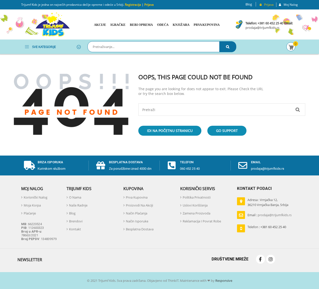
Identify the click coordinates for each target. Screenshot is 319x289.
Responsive (223, 280)
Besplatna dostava (126, 162)
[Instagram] (270, 259)
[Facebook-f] (260, 259)
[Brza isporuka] (29, 165)
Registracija (132, 4)
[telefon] (171, 165)
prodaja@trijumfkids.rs (262, 27)
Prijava (149, 4)
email (256, 162)
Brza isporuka (50, 162)
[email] (242, 165)
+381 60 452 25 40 (270, 23)
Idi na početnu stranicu (170, 130)
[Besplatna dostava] (100, 165)
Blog (248, 4)
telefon (187, 162)
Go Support (227, 130)
